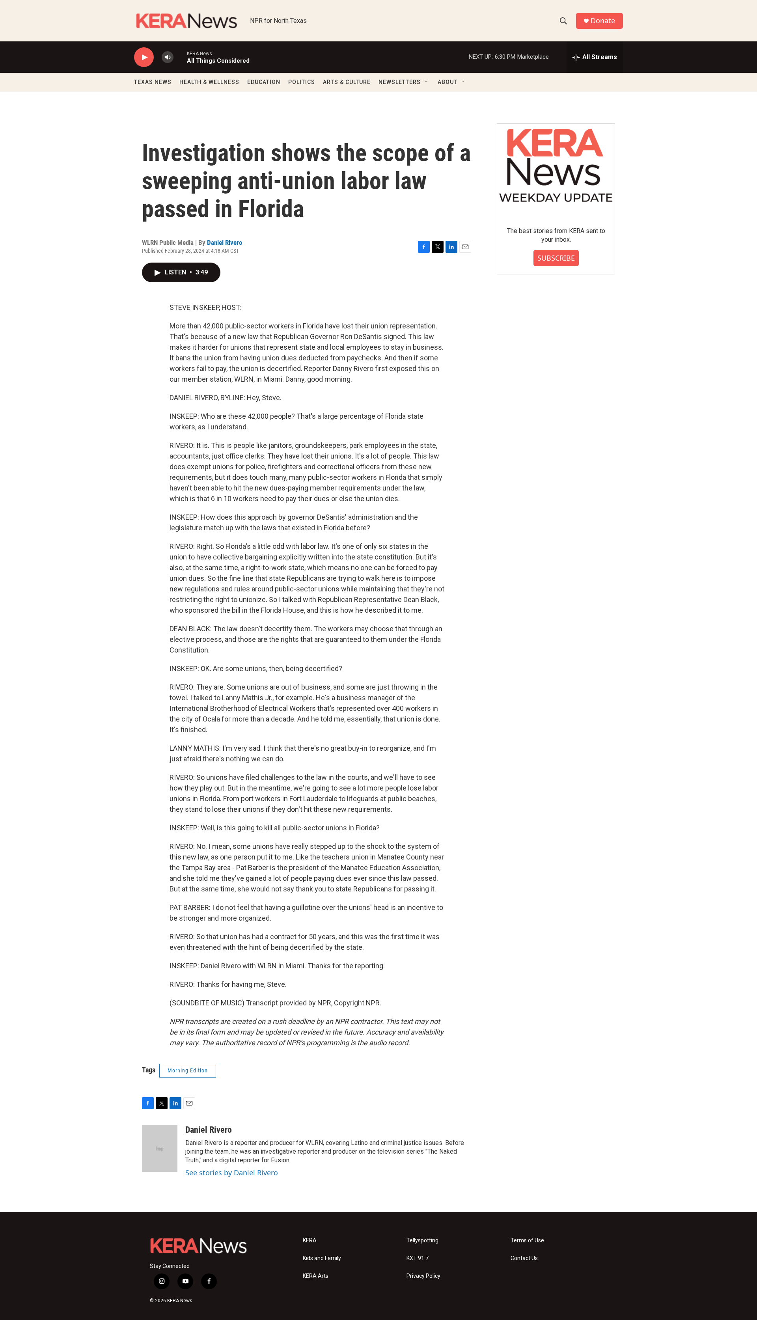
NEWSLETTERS (399, 82)
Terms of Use (527, 1241)
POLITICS (301, 82)
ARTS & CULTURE (347, 82)
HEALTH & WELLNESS (209, 82)
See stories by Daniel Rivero (231, 1172)
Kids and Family (322, 1258)
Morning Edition (188, 1070)
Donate (603, 21)
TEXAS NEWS (153, 82)
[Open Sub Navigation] (426, 82)
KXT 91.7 (417, 1258)
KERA (310, 1241)
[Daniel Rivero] (159, 1148)
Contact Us (524, 1258)
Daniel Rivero (224, 242)
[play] (144, 57)
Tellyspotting (422, 1241)
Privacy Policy (423, 1276)
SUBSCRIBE (556, 258)
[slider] (180, 57)
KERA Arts (315, 1276)
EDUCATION (263, 82)
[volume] (167, 57)
